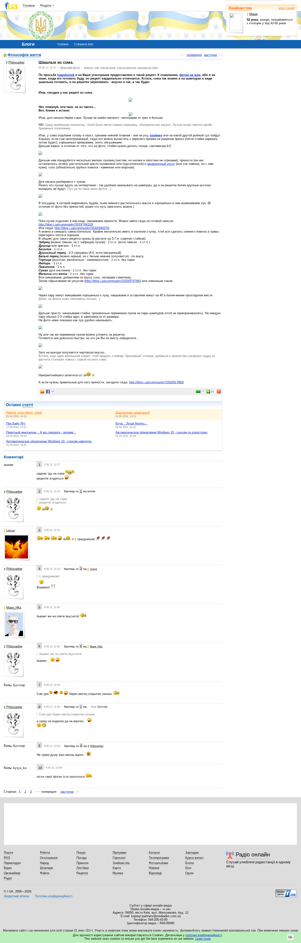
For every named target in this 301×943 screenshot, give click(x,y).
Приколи (82, 863)
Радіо (8, 878)
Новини (154, 868)
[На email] (42, 391)
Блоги (189, 863)
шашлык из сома (148, 67)
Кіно (188, 868)
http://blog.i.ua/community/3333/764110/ (66, 224)
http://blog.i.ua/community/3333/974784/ (112, 281)
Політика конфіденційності (53, 896)
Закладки (192, 852)
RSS (7, 858)
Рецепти (82, 873)
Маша (253, 14)
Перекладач (12, 863)
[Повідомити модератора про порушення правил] (219, 391)
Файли (44, 873)
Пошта (8, 852)
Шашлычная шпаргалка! (132, 412)
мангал (88, 67)
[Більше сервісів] (53, 392)
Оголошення (49, 858)
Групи (189, 873)
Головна (29, 5)
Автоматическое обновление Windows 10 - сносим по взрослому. (161, 432)
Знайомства (240, 8)
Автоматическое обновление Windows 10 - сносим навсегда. (49, 441)
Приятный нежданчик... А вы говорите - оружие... (41, 432)
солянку (156, 135)
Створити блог (83, 44)
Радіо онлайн (253, 854)
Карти (117, 868)
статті (27, 405)
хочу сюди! (287, 8)
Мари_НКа (13, 607)
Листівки (82, 868)
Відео (8, 868)
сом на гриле (108, 67)
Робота (45, 852)
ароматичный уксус (161, 164)
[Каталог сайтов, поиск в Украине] (286, 891)
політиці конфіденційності (204, 935)
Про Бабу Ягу (15, 423)
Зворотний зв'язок (16, 896)
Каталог (154, 852)
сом (96, 67)
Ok (290, 937)
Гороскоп (119, 858)
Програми (119, 852)
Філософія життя (24, 55)
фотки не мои (189, 75)
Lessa (10, 530)
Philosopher (16, 62)
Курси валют (194, 858)
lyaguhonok (65, 75)
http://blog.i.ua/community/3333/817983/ (156, 382)
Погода (81, 858)
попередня (194, 55)
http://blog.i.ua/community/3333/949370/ (82, 228)
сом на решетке (126, 67)
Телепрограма (159, 858)
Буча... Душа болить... (131, 423)
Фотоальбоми (158, 863)
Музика (118, 873)
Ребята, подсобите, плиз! (24, 412)
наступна (210, 55)
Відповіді (155, 873)
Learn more (203, 938)
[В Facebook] (48, 391)
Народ (44, 863)
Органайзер (12, 873)
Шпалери (46, 868)
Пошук (81, 852)
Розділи (45, 5)
